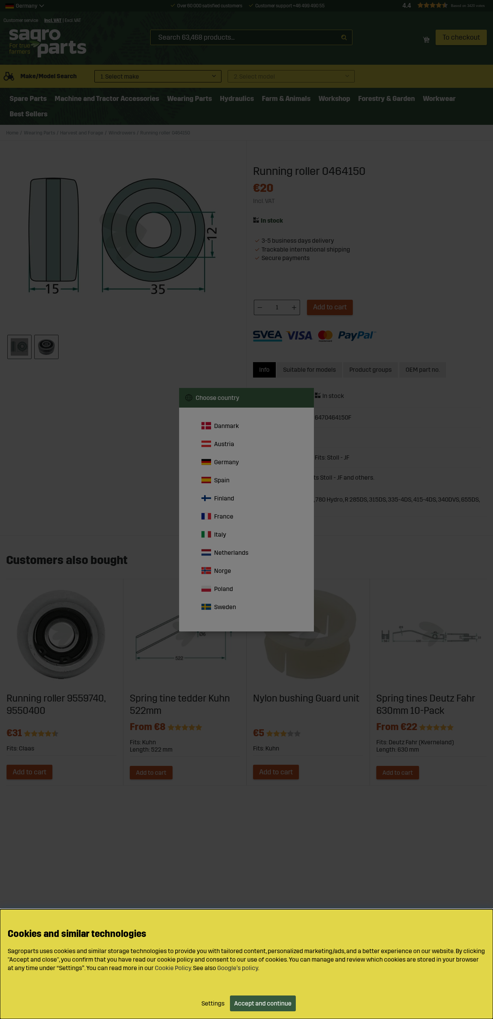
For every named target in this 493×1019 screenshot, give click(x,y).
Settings (213, 1003)
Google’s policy (237, 968)
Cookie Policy (173, 968)
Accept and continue (263, 1003)
